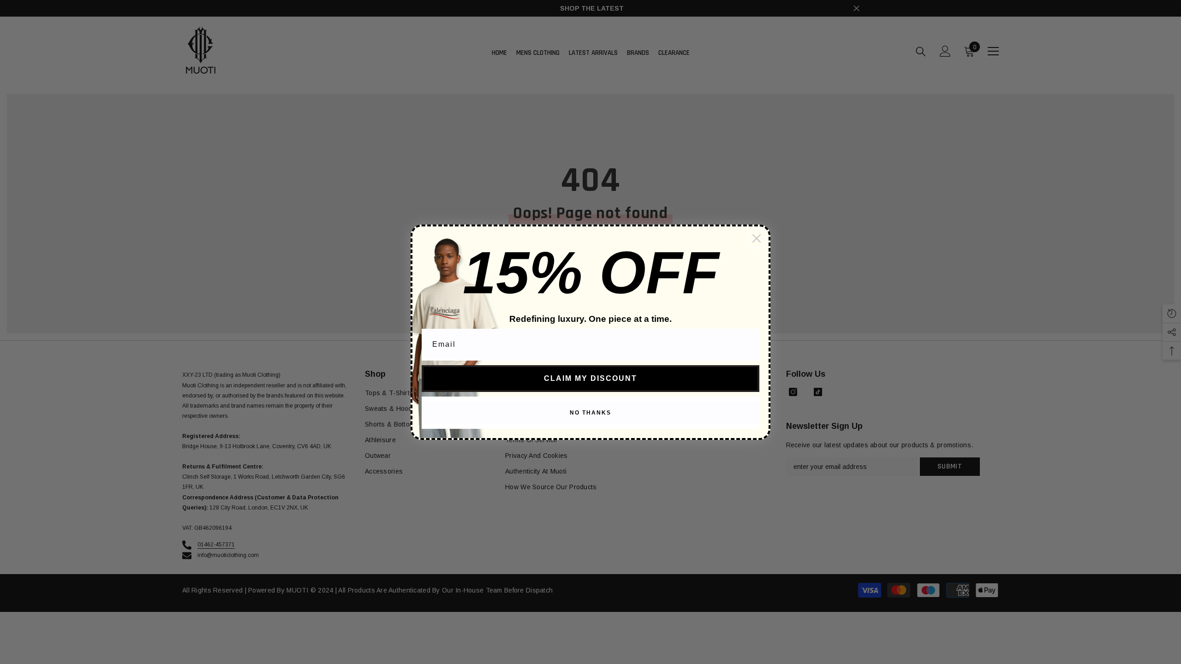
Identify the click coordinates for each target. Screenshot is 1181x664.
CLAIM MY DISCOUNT (590, 378)
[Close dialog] (756, 238)
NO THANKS (590, 412)
